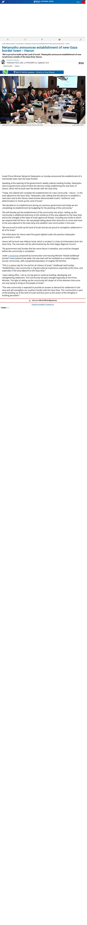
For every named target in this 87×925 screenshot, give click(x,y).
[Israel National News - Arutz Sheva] (43, 2)
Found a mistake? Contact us (43, 304)
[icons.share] (83, 1)
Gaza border (7, 66)
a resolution (13, 255)
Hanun (17, 66)
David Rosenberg (13, 60)
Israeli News (20, 43)
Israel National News (8, 43)
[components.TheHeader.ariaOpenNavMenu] (13, 2)
